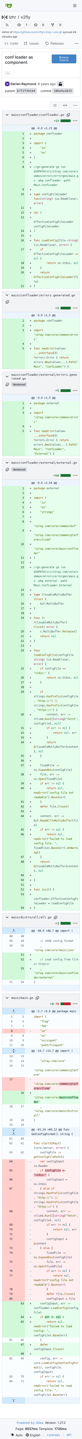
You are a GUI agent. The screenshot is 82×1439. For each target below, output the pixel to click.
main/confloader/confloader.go (37, 114)
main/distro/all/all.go (31, 917)
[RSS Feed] (7, 24)
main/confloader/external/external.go (44, 462)
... (7, 72)
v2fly (25, 17)
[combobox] (54, 105)
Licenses (53, 1435)
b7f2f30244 (26, 91)
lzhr (12, 17)
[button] (19, 24)
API (69, 1435)
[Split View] (65, 105)
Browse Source (64, 59)
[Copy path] (68, 115)
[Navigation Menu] (75, 5)
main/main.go (22, 998)
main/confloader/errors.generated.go (43, 295)
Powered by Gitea (30, 1423)
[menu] (75, 105)
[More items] (76, 43)
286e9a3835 (63, 91)
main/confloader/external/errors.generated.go (44, 376)
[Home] (8, 6)
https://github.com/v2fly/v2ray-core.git (37, 32)
